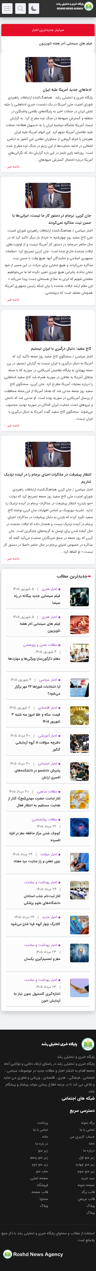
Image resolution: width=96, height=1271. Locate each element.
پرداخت (42, 1123)
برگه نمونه (88, 1123)
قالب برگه (88, 1192)
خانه (45, 1137)
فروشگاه (42, 1185)
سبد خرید (88, 1178)
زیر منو (43, 1150)
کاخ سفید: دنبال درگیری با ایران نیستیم (61, 349)
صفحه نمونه (86, 1185)
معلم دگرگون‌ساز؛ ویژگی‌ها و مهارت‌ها (34, 659)
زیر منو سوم (86, 1171)
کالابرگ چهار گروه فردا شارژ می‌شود (35, 924)
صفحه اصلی (39, 1178)
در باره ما (41, 1143)
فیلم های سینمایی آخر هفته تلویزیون (65, 43)
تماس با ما (87, 1130)
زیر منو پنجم (39, 1157)
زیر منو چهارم (85, 1164)
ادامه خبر (12, 166)
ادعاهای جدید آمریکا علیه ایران (67, 90)
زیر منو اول (87, 1157)
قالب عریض (86, 1199)
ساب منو (42, 1171)
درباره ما (89, 1150)
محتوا (44, 1199)
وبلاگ (90, 1206)
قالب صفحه (39, 1192)
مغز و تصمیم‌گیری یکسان (42, 959)
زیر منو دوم (40, 1164)
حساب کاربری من (82, 1137)
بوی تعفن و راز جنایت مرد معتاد (37, 861)
